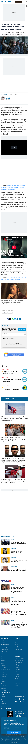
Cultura (3, 672)
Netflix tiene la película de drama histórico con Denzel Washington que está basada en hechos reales (13, 187)
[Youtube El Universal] (16, 702)
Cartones (3, 665)
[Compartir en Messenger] (15, 319)
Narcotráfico (4, 662)
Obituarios (17, 665)
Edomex (17, 640)
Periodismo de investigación (4, 646)
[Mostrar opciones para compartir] (27, 6)
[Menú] (26, 1)
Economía (3, 667)
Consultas (3, 690)
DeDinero (17, 674)
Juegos (16, 678)
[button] (18, 2)
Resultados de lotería (18, 684)
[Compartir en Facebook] (8, 319)
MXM (2, 679)
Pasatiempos (18, 680)
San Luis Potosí (18, 649)
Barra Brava (5, 369)
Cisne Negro (4, 706)
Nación (2, 640)
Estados (3, 660)
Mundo (2, 654)
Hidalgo (16, 646)
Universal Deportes (5, 669)
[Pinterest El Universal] (23, 702)
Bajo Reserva (6, 385)
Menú (2, 683)
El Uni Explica (4, 649)
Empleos (17, 664)
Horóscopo (17, 681)
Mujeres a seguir (5, 644)
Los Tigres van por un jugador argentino (9, 372)
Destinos (3, 686)
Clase (2, 694)
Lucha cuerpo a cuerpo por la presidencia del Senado (11, 388)
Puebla (16, 644)
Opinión (5, 366)
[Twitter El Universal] (23, 699)
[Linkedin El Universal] (15, 704)
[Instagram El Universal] (20, 702)
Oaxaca (16, 642)
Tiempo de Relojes (5, 705)
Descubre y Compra (19, 658)
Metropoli (3, 658)
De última (3, 685)
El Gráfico (17, 671)
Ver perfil (8, 99)
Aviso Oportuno (18, 662)
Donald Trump (4, 656)
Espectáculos (4, 94)
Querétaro (17, 647)
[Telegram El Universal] (15, 699)
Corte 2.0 (3, 642)
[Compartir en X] (10, 319)
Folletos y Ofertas (19, 660)
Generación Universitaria (18, 668)
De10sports (17, 672)
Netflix (4, 312)
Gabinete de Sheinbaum (4, 652)
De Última (3, 699)
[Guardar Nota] (20, 319)
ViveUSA (17, 676)
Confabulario (4, 674)
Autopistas (3, 688)
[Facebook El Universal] (19, 699)
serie (10, 312)
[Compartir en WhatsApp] (13, 319)
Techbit (3, 681)
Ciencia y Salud (5, 678)
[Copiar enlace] (17, 319)
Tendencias (4, 676)
